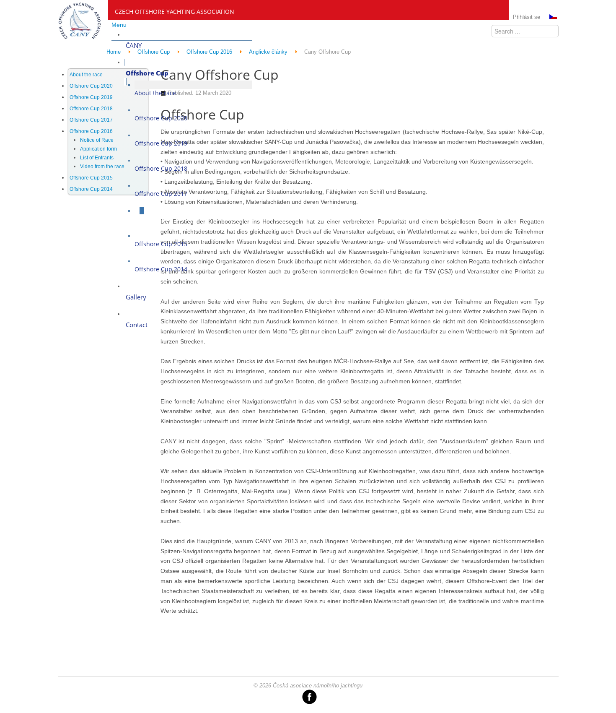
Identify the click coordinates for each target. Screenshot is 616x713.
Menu (119, 24)
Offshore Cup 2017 (91, 120)
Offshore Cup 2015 (91, 178)
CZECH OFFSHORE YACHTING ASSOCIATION (174, 12)
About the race (86, 75)
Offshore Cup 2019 (91, 97)
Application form (98, 149)
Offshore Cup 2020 (91, 86)
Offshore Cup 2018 (91, 109)
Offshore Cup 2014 (91, 189)
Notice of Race (97, 140)
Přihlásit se (526, 17)
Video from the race (102, 166)
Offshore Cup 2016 (91, 131)
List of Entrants (97, 158)
